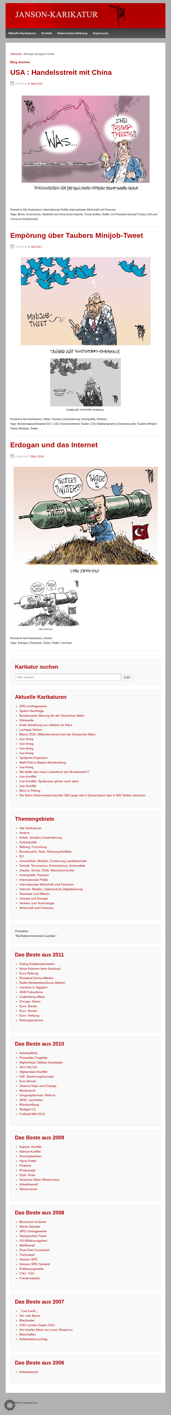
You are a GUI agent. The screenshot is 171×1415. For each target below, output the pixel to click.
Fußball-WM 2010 (32, 1114)
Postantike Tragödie (33, 1057)
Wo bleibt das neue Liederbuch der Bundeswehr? (54, 772)
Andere (47, 638)
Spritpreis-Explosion (33, 758)
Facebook (36, 643)
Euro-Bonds (27, 1081)
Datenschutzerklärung (72, 33)
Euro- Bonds (28, 1006)
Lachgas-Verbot (30, 729)
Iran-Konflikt (27, 776)
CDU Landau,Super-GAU (37, 1325)
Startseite (16, 54)
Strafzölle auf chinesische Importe (62, 214)
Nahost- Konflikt (30, 1147)
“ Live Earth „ (28, 1311)
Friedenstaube (29, 1278)
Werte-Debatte (29, 1226)
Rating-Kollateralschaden (37, 964)
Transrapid (27, 1254)
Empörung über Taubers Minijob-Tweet (76, 235)
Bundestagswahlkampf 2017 (35, 423)
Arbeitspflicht (28, 1053)
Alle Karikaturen (32, 209)
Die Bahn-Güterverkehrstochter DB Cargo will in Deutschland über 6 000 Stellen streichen (82, 795)
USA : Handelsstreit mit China (61, 72)
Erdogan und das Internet (54, 445)
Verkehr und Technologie (36, 903)
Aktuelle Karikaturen (22, 33)
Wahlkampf (27, 1245)
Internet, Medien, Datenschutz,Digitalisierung (51, 889)
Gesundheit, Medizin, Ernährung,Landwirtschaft (52, 861)
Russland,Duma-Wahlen (36, 978)
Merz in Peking (29, 790)
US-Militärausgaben (33, 1240)
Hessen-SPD (28, 1259)
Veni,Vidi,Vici (28, 1067)
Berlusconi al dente (32, 1222)
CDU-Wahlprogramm (103, 423)
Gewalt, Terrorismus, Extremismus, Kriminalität (52, 865)
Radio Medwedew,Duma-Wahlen (42, 982)
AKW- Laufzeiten (31, 1100)
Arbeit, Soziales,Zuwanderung (61, 419)
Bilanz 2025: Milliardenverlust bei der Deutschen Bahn (57, 734)
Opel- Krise (27, 1175)
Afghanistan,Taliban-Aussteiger (41, 1062)
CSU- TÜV (26, 1273)
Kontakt (46, 33)
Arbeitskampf (28, 1184)
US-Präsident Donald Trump (128, 214)
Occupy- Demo (30, 1001)
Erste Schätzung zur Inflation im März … (47, 725)
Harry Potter (28, 1161)
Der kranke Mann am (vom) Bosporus (46, 1329)
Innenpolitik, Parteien (94, 419)
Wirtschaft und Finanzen (36, 908)
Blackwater (27, 1320)
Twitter (106, 214)
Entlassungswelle (31, 1269)
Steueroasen (28, 1189)
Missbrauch (27, 1090)
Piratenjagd (27, 1170)
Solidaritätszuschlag (33, 1339)
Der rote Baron (29, 1315)
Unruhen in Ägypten (33, 987)
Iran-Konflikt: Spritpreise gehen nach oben (49, 781)
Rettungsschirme (31, 1020)
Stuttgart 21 (27, 1109)
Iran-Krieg (26, 739)
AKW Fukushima (31, 992)
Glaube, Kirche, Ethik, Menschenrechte (46, 870)
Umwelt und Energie (33, 898)
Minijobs (24, 428)
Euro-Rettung (28, 973)
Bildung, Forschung (33, 847)
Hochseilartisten (30, 1156)
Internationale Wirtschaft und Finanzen (92, 209)
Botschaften (27, 1334)
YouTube (66, 643)
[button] (10, 1405)
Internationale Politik (55, 209)
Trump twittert (92, 214)
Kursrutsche (33, 214)
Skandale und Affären (34, 894)
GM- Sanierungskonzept (36, 1076)
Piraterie (25, 1165)
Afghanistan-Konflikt (33, 1072)
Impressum (100, 33)
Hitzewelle (26, 720)
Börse (21, 214)
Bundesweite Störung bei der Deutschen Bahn (51, 715)
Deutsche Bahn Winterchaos (39, 1179)
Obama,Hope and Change (38, 1086)
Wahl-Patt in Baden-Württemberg (42, 762)
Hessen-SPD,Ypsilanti (34, 1264)
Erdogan (23, 643)
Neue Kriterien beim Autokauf (40, 968)
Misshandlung (29, 1104)
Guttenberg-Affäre (32, 996)
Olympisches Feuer (33, 1236)
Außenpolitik (28, 842)
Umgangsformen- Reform (37, 1095)
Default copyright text (25, 1402)
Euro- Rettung (29, 1015)
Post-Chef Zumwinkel (34, 1250)
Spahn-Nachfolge (31, 711)
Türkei (47, 643)
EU (21, 856)
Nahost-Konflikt (30, 1151)
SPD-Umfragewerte (33, 706)
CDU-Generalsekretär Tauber (71, 423)
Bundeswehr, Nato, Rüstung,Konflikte (45, 851)
